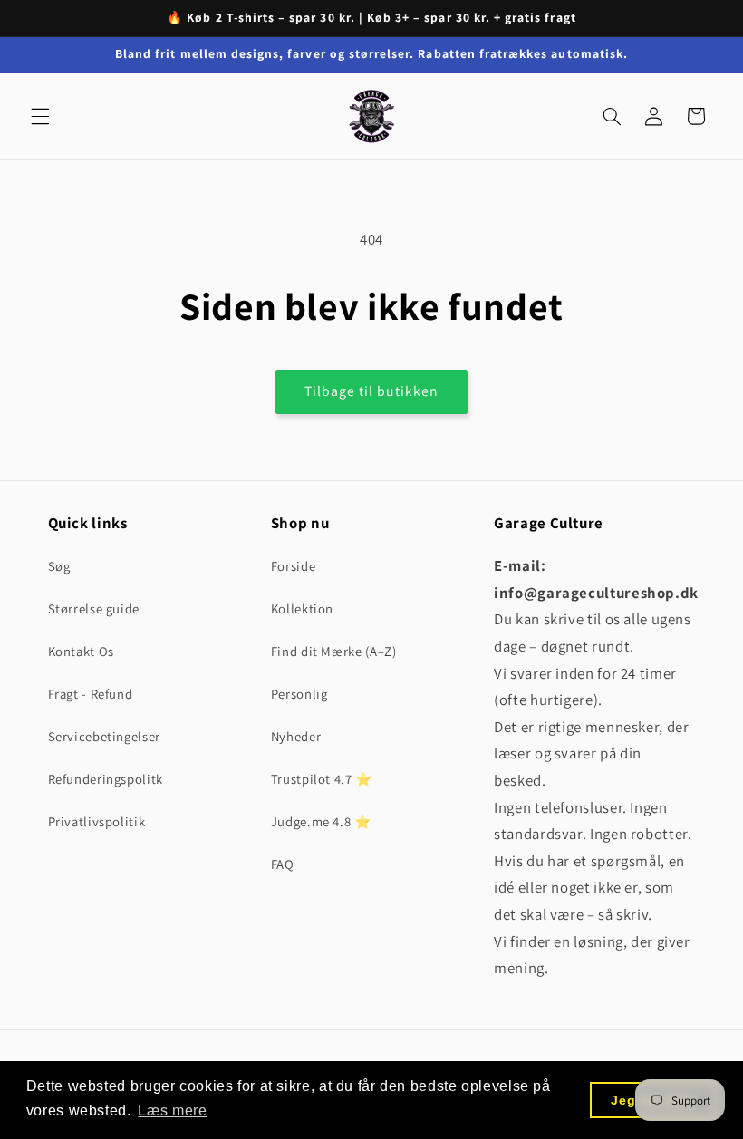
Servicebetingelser (104, 736)
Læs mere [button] (172, 1110)
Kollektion (302, 608)
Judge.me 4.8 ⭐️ (321, 821)
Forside (293, 565)
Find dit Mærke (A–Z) (334, 651)
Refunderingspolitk (105, 778)
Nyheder (296, 736)
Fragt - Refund (90, 693)
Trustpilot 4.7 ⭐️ (321, 778)
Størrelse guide (94, 608)
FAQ (282, 864)
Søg (59, 565)
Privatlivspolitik (97, 821)
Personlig (299, 693)
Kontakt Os (81, 651)
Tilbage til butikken (371, 391)
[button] (40, 116)
